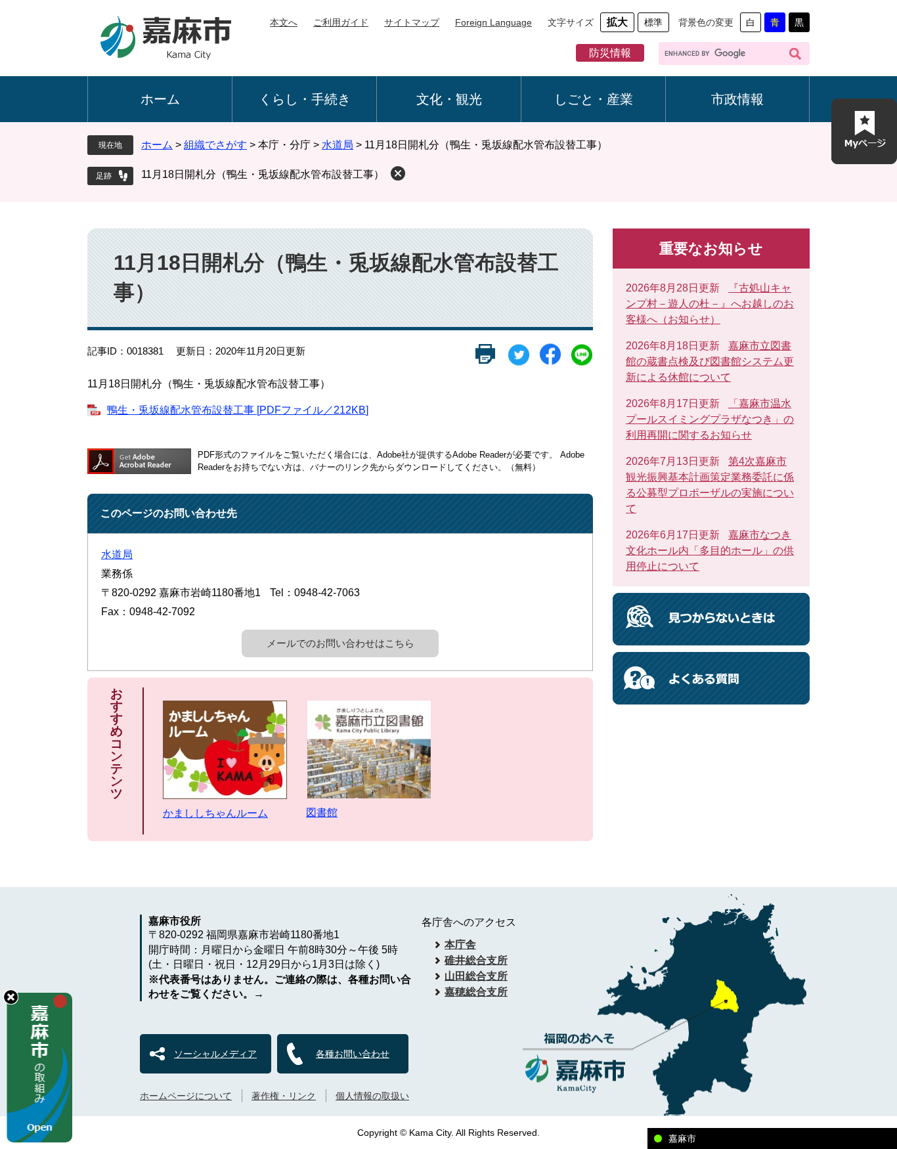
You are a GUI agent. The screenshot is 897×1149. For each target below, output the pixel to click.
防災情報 (610, 52)
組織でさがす (215, 144)
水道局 (337, 144)
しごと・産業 (593, 99)
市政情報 (737, 99)
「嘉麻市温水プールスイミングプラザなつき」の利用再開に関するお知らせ (710, 419)
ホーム (160, 99)
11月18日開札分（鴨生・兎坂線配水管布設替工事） (262, 174)
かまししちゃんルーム (215, 813)
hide (10, 997)
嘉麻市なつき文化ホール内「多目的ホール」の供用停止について (710, 550)
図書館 (322, 812)
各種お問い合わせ (352, 1054)
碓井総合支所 (476, 960)
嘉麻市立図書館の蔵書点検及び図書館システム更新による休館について (710, 361)
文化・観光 (449, 99)
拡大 (617, 22)
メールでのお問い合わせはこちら (340, 643)
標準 (653, 22)
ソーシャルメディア (215, 1054)
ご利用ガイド (340, 22)
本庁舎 (460, 944)
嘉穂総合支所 (476, 991)
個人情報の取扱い (372, 1096)
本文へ (283, 22)
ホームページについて (186, 1096)
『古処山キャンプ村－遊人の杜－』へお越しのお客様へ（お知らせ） (710, 303)
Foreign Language (493, 22)
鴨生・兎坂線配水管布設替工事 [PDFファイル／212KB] (237, 410)
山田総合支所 (476, 976)
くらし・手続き (305, 99)
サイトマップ (411, 22)
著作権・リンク (284, 1096)
